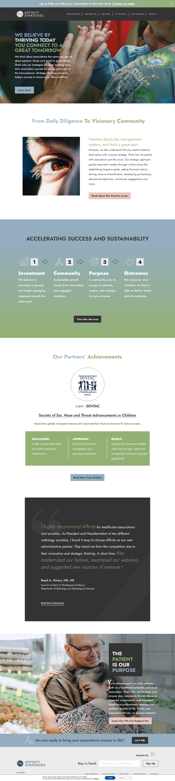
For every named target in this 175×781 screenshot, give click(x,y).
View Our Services (87, 319)
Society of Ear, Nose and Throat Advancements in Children (87, 415)
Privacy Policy (21, 772)
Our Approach (91, 774)
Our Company (139, 774)
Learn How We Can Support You (130, 721)
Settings (122, 778)
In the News (121, 14)
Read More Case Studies (87, 477)
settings (96, 779)
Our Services (91, 14)
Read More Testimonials (52, 602)
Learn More (24, 90)
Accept (110, 778)
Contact (153, 14)
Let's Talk (140, 740)
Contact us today (123, 4)
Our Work (124, 774)
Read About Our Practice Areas (110, 196)
